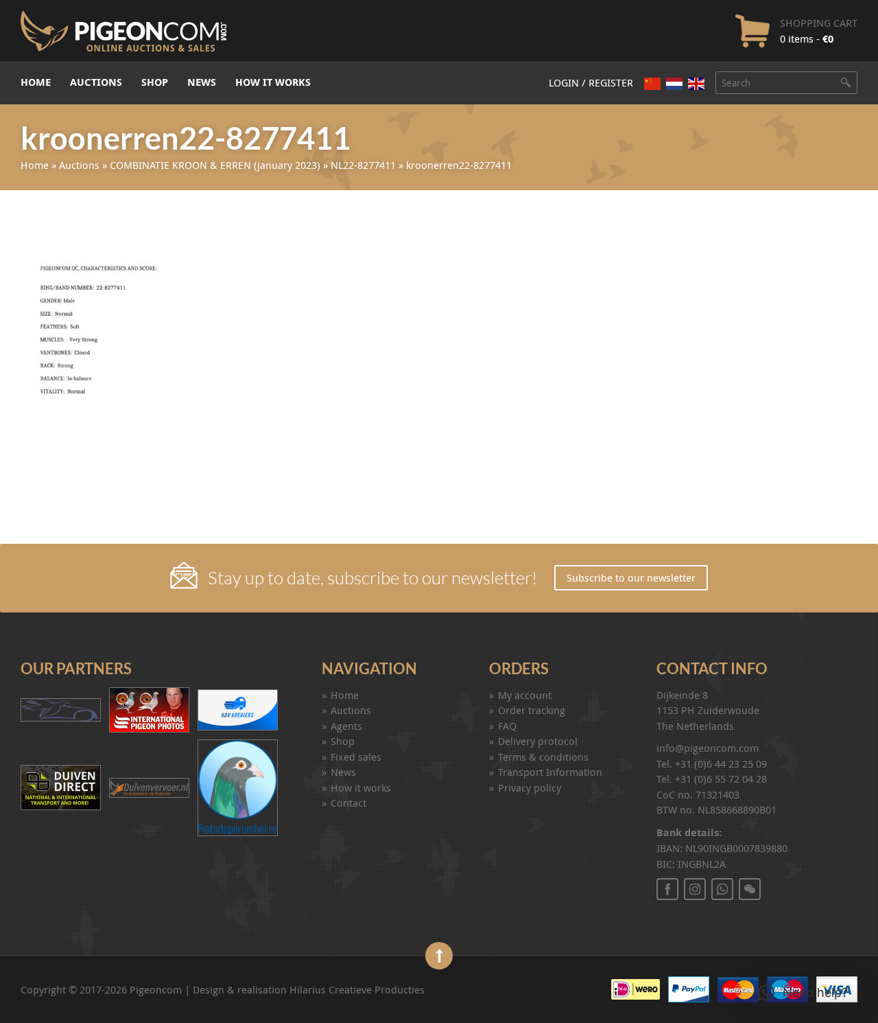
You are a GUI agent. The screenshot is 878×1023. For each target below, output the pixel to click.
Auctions (96, 82)
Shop (154, 82)
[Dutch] (674, 83)
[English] (696, 83)
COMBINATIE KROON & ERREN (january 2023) (215, 165)
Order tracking (531, 710)
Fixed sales (356, 756)
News (201, 82)
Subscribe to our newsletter (631, 577)
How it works (273, 82)
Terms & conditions (543, 756)
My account (524, 695)
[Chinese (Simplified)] (652, 83)
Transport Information (550, 772)
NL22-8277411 (363, 165)
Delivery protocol (538, 741)
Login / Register (591, 82)
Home (36, 82)
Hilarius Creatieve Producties (357, 989)
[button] (802, 993)
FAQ (507, 726)
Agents (346, 726)
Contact (348, 802)
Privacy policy (529, 787)
